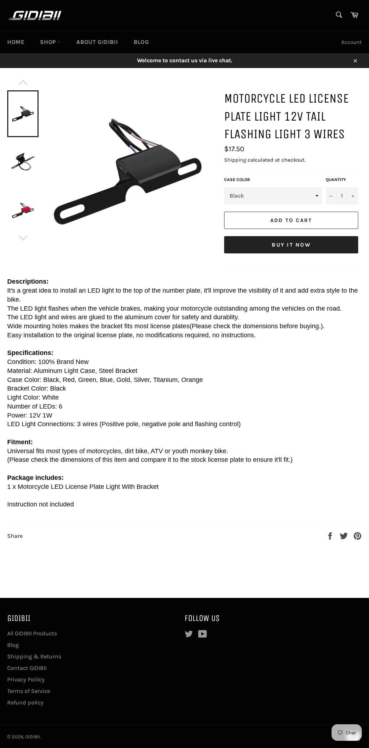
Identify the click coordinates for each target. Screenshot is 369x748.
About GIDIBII (97, 42)
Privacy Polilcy (26, 679)
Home (15, 42)
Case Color (237, 179)
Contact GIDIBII (26, 667)
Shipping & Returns (34, 656)
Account (351, 42)
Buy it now (291, 245)
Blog (141, 42)
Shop (48, 42)
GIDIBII (32, 736)
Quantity (336, 179)
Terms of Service (28, 691)
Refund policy (25, 702)
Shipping (235, 160)
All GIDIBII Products (32, 633)
